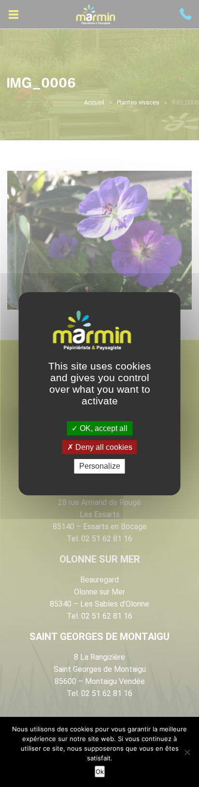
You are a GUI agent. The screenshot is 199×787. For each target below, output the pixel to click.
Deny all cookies (102, 447)
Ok (100, 771)
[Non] (187, 752)
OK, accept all (103, 428)
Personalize (99, 466)
